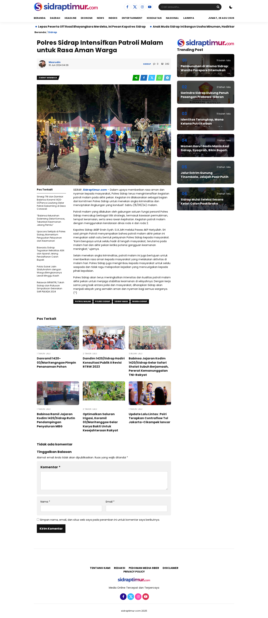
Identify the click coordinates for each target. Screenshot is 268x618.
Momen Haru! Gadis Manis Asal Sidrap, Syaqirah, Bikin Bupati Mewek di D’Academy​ (205, 150)
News (100, 18)
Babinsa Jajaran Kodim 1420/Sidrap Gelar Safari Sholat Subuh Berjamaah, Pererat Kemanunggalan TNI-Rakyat (149, 366)
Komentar (50, 467)
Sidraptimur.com (95, 190)
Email (110, 501)
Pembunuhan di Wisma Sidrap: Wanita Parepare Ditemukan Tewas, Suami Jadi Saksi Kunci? (205, 70)
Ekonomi (86, 18)
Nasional (172, 18)
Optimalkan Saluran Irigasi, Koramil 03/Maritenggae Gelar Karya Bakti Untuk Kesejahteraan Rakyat (100, 422)
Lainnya (188, 18)
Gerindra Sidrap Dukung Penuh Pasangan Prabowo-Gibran (205, 95)
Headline (70, 18)
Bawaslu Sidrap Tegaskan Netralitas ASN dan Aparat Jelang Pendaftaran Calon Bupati (50, 253)
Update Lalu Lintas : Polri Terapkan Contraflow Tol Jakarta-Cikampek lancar (149, 418)
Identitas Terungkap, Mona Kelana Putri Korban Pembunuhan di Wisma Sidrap (204, 123)
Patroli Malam (83, 301)
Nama (45, 501)
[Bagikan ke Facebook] (144, 78)
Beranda (40, 18)
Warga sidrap (139, 301)
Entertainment (132, 18)
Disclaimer (170, 568)
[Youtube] (149, 7)
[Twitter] (134, 7)
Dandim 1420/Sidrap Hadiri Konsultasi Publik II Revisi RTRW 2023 (104, 362)
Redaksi (119, 568)
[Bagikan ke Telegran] (167, 78)
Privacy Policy (134, 571)
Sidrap (52, 32)
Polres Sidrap (102, 301)
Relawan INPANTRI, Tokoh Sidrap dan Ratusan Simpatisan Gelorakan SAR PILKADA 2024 (50, 287)
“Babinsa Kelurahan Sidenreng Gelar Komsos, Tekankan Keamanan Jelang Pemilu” (51, 220)
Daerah (55, 18)
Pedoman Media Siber (144, 568)
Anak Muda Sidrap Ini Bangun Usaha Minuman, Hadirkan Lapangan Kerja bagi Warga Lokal (195, 26)
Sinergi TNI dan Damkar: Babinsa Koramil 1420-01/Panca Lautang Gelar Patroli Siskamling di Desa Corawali (51, 202)
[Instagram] (141, 7)
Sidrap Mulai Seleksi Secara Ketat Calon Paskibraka (202, 201)
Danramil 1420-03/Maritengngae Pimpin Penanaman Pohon (56, 362)
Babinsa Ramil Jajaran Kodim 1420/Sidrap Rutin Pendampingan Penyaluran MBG (56, 420)
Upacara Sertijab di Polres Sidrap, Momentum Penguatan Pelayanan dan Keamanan (51, 236)
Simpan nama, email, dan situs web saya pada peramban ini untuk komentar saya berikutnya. (100, 520)
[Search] (218, 7)
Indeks (112, 18)
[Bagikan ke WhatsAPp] (160, 78)
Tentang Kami (100, 568)
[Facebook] (127, 7)
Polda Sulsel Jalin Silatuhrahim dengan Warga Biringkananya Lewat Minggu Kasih (49, 271)
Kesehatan (154, 18)
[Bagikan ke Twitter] (152, 78)
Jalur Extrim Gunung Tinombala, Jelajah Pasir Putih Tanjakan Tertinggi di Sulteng (204, 177)
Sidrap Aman (121, 301)
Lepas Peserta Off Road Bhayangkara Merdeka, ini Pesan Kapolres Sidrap (68, 26)
